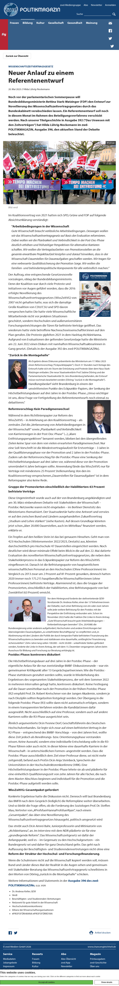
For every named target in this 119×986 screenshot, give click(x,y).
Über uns (94, 966)
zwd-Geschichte (98, 962)
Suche (80, 13)
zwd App (65, 962)
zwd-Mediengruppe (70, 4)
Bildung (28, 23)
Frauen (14, 23)
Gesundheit (74, 23)
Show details (106, 982)
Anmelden (110, 4)
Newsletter (96, 4)
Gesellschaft (56, 23)
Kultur (40, 23)
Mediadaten (9, 958)
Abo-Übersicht (68, 958)
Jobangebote (10, 962)
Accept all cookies (46, 982)
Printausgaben (97, 958)
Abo (86, 4)
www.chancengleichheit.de (102, 946)
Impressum (8, 966)
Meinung (91, 23)
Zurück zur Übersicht (17, 55)
